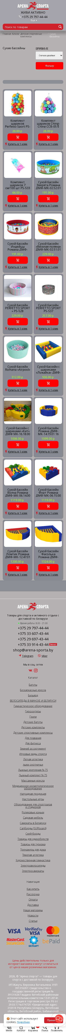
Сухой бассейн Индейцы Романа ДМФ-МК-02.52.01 (18, 246)
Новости (33, 915)
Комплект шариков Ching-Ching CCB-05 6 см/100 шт (48, 123)
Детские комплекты (33, 727)
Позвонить (57, 1030)
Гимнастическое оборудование (33, 706)
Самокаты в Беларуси (33, 823)
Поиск (45, 1030)
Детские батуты (33, 722)
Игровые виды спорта (33, 754)
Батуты (33, 685)
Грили (33, 716)
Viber (44, 655)
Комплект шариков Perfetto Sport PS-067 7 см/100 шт (17, 123)
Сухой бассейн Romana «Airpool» (17, 368)
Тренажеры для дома (33, 849)
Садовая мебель (33, 817)
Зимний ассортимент (33, 748)
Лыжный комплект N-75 (33, 775)
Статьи (33, 921)
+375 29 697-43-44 (33, 639)
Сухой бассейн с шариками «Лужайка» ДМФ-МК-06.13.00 (48, 369)
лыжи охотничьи (33, 764)
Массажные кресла (33, 780)
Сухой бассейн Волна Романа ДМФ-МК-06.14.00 (17, 492)
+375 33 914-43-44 (33, 644)
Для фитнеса (33, 743)
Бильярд (33, 695)
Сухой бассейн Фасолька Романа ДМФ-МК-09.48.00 (48, 554)
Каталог (21, 1030)
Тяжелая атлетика (33, 855)
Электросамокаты (33, 871)
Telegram (27, 655)
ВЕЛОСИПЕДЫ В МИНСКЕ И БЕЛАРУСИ (33, 700)
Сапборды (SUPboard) (33, 828)
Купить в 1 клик (17, 144)
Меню (9, 1030)
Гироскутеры (33, 711)
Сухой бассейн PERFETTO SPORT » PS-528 (17, 308)
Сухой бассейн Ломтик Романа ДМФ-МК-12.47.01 (17, 554)
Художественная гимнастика (33, 860)
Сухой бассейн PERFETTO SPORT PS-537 (48, 308)
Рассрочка (33, 894)
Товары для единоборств (33, 839)
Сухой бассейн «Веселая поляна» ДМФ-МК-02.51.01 (48, 246)
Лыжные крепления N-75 (33, 770)
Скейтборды (33, 833)
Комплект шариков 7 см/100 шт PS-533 (17, 185)
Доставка (33, 905)
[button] (59, 1019)
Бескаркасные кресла (33, 690)
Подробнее (23, 1022)
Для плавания (33, 738)
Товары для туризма (33, 844)
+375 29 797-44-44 (34, 16)
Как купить (33, 889)
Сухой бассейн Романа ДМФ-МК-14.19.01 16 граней (48, 431)
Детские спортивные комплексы (33, 732)
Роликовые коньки (33, 812)
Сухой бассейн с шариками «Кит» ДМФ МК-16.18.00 (17, 431)
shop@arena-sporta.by (33, 650)
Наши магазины (33, 910)
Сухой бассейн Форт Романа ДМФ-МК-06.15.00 (48, 492)
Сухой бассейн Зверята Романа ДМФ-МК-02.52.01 (48, 185)
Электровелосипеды (33, 865)
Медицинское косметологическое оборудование (33, 787)
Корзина (33, 1028)
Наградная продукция (33, 794)
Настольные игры (33, 799)
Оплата (33, 899)
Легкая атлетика (33, 759)
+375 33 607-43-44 (33, 633)
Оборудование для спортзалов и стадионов (33, 805)
